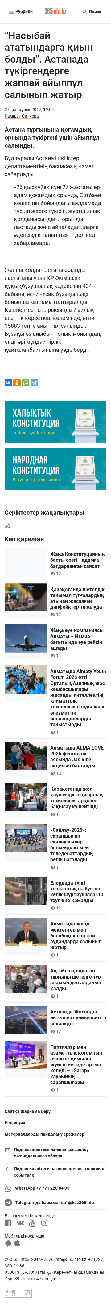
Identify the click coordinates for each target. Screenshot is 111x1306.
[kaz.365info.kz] (55, 11)
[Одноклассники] (17, 382)
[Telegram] (34, 382)
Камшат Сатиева (22, 116)
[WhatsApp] (25, 382)
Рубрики (23, 11)
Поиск (94, 11)
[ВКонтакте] (8, 382)
